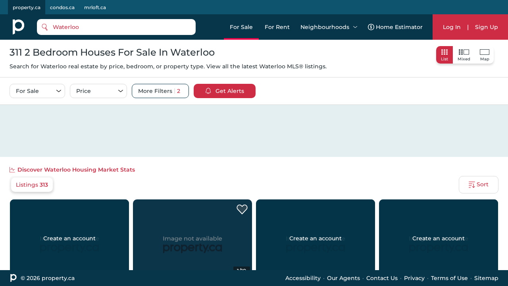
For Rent (277, 27)
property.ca (26, 7)
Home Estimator (399, 27)
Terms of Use (449, 278)
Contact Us (382, 278)
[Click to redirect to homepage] (18, 27)
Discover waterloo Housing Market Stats (76, 169)
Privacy (414, 278)
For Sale (241, 27)
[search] (116, 27)
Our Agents (343, 278)
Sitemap (486, 278)
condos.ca (62, 7)
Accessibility (303, 278)
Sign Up (486, 27)
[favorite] (242, 209)
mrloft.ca (95, 7)
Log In (452, 27)
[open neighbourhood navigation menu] (355, 27)
